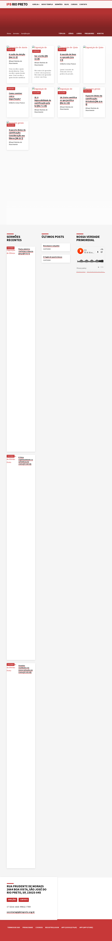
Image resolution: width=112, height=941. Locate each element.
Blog (66, 4)
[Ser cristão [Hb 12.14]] (43, 49)
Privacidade (28, 927)
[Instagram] (15, 935)
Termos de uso (13, 927)
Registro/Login (52, 927)
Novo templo (47, 4)
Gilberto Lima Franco (68, 64)
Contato (83, 4)
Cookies (39, 927)
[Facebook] (8, 935)
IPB (16, 4)
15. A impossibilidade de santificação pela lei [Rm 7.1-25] (42, 101)
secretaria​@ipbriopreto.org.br (21, 912)
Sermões (58, 4)
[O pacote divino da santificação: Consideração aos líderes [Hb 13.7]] (18, 124)
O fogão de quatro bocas (52, 257)
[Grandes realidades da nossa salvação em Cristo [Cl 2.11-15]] (12, 765)
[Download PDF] (13, 66)
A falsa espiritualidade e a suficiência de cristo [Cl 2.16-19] (25, 460)
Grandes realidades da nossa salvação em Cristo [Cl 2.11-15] (25, 669)
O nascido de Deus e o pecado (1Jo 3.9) (68, 57)
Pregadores (89, 33)
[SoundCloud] (19, 935)
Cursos (74, 4)
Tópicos (62, 33)
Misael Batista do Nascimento (15, 62)
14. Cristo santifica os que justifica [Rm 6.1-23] (68, 100)
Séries (71, 33)
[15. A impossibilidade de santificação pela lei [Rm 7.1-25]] (43, 90)
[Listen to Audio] (11, 66)
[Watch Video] (10, 65)
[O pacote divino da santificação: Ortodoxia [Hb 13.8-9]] (94, 90)
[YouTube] (11, 935)
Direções (12, 900)
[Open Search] (104, 4)
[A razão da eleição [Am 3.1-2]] (18, 48)
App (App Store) (86, 927)
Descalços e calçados (51, 246)
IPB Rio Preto (81, 271)
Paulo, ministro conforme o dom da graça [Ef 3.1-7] (25, 251)
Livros (79, 33)
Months (100, 33)
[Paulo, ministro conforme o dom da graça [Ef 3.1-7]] (12, 349)
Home (9, 33)
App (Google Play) (69, 927)
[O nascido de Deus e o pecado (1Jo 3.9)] (69, 48)
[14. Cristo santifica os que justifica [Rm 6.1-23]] (69, 90)
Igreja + (35, 4)
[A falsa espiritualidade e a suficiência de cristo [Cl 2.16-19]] (12, 557)
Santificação (25, 33)
